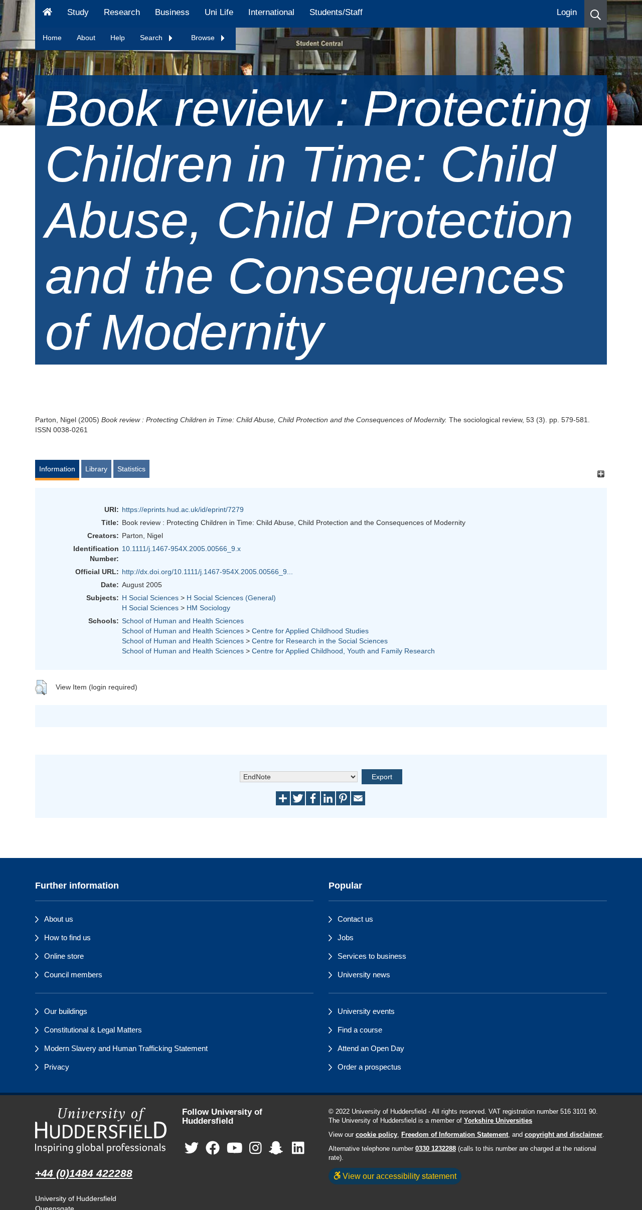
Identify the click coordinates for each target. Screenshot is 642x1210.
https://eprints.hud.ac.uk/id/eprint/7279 (183, 509)
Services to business (372, 956)
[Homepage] (47, 14)
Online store (64, 956)
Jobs (346, 937)
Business (172, 12)
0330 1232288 (435, 1148)
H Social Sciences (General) (231, 598)
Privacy (56, 1067)
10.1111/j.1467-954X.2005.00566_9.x (181, 549)
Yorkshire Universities (498, 1120)
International (271, 12)
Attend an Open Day (371, 1048)
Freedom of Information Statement (454, 1134)
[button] (595, 14)
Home (52, 38)
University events (366, 1011)
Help (117, 38)
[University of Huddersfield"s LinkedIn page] (298, 1148)
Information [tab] (57, 469)
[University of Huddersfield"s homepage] (101, 1130)
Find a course (360, 1029)
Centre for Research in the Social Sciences (320, 641)
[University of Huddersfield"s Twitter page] (192, 1148)
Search (152, 38)
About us (58, 919)
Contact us (355, 919)
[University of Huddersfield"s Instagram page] (255, 1148)
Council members (73, 974)
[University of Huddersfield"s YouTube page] (235, 1148)
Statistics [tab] (131, 469)
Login (567, 12)
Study (78, 12)
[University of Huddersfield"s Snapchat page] (278, 1148)
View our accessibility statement (398, 1175)
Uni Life (219, 12)
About (86, 38)
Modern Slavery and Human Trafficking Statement (126, 1048)
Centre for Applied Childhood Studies (310, 631)
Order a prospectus (369, 1067)
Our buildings (65, 1011)
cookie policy (376, 1134)
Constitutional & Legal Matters (93, 1029)
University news (364, 974)
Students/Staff (336, 12)
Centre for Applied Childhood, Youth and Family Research (343, 651)
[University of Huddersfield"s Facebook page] (213, 1148)
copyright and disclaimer (563, 1134)
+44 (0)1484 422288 (83, 1173)
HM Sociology (208, 608)
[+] (600, 473)
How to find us (67, 937)
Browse (204, 38)
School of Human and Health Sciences (183, 621)
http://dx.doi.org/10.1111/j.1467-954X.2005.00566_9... (207, 572)
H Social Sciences (150, 598)
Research (122, 12)
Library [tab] (96, 469)
